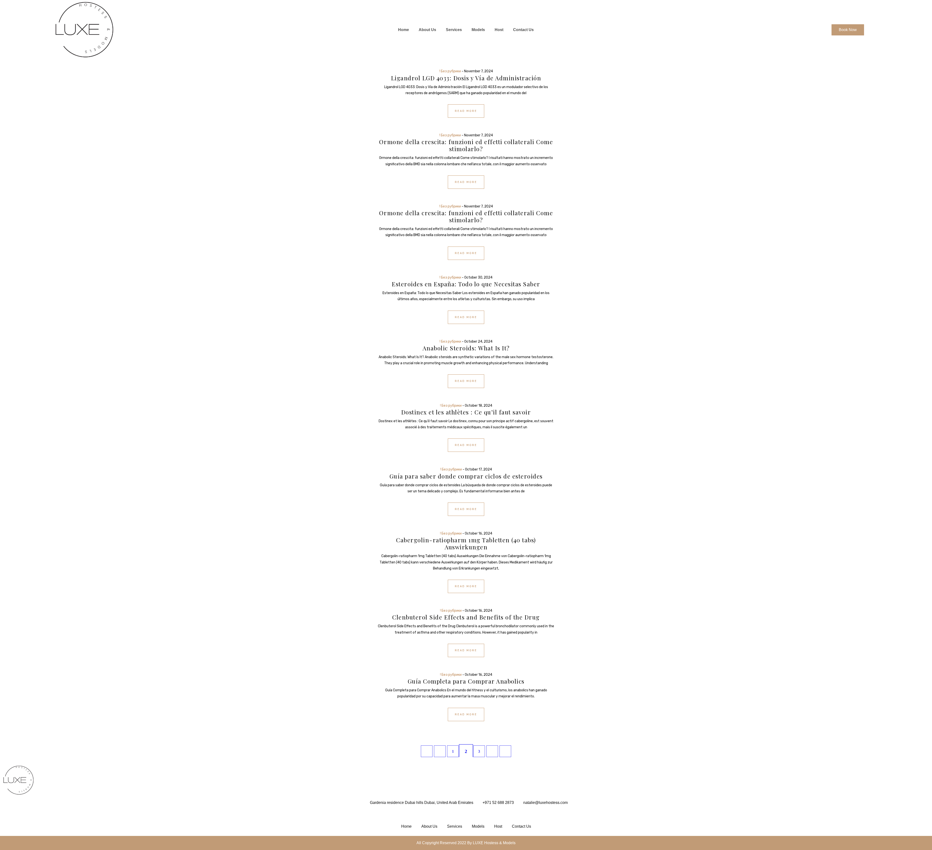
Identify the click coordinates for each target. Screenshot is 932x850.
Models (478, 30)
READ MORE (466, 111)
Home (403, 30)
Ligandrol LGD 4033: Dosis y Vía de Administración (466, 78)
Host (499, 30)
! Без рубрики (450, 71)
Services (454, 30)
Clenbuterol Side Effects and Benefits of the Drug (466, 617)
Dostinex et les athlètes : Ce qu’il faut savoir (466, 412)
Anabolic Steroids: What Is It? (466, 348)
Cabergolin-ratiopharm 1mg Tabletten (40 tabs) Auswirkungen (466, 543)
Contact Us (523, 30)
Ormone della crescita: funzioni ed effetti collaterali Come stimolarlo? (466, 145)
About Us (427, 30)
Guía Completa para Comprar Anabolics (466, 681)
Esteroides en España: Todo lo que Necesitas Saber (466, 284)
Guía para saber (466, 476)
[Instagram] (466, 814)
